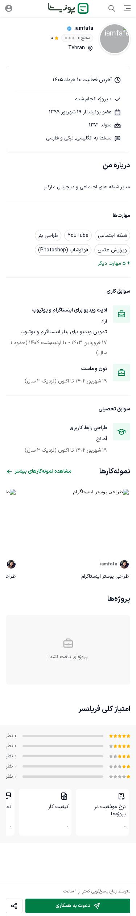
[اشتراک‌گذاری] (14, 906)
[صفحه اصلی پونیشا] (68, 8)
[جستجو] (112, 8)
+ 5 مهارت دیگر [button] (114, 263)
